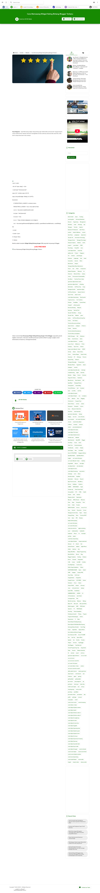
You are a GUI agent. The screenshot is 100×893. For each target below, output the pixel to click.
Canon (69, 354)
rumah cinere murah (72, 702)
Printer (83, 344)
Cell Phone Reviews (72, 292)
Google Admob (71, 577)
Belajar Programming (81, 551)
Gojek (81, 486)
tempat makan (76, 762)
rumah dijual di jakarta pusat (74, 730)
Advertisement (71, 440)
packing (69, 536)
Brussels (74, 559)
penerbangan (79, 255)
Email (80, 442)
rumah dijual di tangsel (72, 749)
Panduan (70, 302)
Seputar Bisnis (82, 629)
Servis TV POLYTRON (72, 453)
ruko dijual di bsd (71, 466)
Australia (82, 372)
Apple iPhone (84, 546)
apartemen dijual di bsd (73, 284)
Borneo (69, 484)
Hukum (79, 582)
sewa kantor (82, 471)
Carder (73, 562)
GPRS (69, 572)
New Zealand (78, 380)
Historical (70, 273)
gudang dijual (78, 678)
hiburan (76, 463)
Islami (76, 216)
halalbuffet (82, 531)
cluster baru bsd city (72, 528)
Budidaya (75, 484)
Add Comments (80, 19)
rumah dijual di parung (72, 741)
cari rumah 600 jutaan (77, 458)
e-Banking (81, 284)
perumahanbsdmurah (77, 427)
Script (69, 629)
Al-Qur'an (84, 325)
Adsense (73, 398)
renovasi (80, 697)
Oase (69, 502)
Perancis (84, 357)
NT (74, 357)
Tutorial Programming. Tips (73, 647)
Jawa (69, 588)
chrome (69, 421)
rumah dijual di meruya (72, 736)
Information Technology (80, 237)
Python (81, 616)
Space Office (79, 637)
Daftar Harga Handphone (73, 567)
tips (84, 224)
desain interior (71, 325)
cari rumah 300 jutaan (72, 523)
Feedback (29, 459)
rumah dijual (75, 245)
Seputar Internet (81, 292)
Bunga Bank (80, 559)
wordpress (84, 395)
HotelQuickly (70, 447)
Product (76, 253)
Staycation (79, 510)
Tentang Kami (71, 385)
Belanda (69, 375)
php (84, 694)
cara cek (74, 416)
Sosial (85, 258)
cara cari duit (84, 655)
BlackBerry (80, 481)
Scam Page (83, 627)
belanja (80, 414)
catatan (82, 666)
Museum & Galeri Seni (76, 408)
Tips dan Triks (70, 315)
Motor (81, 260)
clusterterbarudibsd (77, 421)
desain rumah (78, 294)
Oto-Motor (70, 279)
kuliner (69, 318)
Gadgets (74, 572)
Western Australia (81, 650)
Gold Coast (77, 575)
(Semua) (69, 543)
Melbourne (77, 344)
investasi (75, 424)
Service (78, 507)
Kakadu (81, 447)
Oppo (73, 502)
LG (82, 593)
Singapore (82, 253)
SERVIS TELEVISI (71, 507)
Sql (73, 640)
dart (73, 268)
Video (69, 650)
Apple (77, 372)
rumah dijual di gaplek (72, 725)
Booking (79, 556)
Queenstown (70, 619)
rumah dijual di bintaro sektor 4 (74, 712)
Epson (80, 569)
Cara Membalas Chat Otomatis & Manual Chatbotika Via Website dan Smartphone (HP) (55, 440)
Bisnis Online (80, 351)
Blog (82, 554)
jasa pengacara (78, 681)
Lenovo (81, 406)
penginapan (77, 234)
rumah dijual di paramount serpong (75, 738)
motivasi (81, 424)
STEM (81, 245)
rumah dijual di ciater (72, 720)
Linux (69, 408)
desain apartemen (82, 671)
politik (69, 697)
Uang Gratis (83, 647)
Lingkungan (76, 258)
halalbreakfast (75, 531)
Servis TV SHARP (81, 634)
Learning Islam (71, 219)
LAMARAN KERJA (71, 593)
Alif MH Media (23, 399)
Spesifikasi (70, 383)
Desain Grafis (83, 354)
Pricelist (78, 505)
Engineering (75, 221)
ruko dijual (82, 463)
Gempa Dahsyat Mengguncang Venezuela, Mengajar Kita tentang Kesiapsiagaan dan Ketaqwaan (76, 854)
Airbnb (74, 351)
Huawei (69, 494)
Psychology (70, 247)
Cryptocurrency (71, 299)
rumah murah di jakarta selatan (74, 754)
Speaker (69, 640)
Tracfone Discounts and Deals (74, 323)
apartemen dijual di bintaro (73, 655)
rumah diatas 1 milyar (72, 704)
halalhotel (70, 533)
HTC (76, 492)
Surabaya (70, 346)
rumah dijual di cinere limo (73, 723)
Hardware (70, 582)
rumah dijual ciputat (72, 710)
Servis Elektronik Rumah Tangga (74, 632)
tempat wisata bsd (82, 541)
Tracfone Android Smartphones (74, 331)
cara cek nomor (71, 658)
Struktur (83, 640)
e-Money (70, 424)
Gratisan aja (70, 489)
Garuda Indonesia (78, 445)
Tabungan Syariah (71, 289)
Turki (69, 518)
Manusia (69, 499)
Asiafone (74, 549)
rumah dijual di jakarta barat (74, 434)
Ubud (73, 518)
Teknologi (80, 224)
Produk (69, 328)
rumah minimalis (82, 749)
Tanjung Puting (71, 515)
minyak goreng (71, 689)
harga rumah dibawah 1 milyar (74, 349)
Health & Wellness (76, 232)
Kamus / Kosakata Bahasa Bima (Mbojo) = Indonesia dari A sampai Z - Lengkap (80, 67)
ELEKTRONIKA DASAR (72, 569)
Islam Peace (82, 229)
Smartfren (70, 411)
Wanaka (81, 518)
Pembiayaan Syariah (72, 614)
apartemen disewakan (72, 414)
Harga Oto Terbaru (72, 377)
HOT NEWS (78, 580)
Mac (77, 598)
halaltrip (83, 460)
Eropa (84, 286)
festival (81, 346)
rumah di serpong (82, 702)
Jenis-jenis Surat (75, 588)
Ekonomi (69, 221)
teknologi (83, 370)
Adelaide (77, 437)
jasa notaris (70, 681)
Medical (79, 242)
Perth (69, 505)
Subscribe (72, 157)
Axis (79, 549)
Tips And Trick (76, 310)
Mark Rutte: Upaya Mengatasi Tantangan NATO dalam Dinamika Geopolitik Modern (76, 832)
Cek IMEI (78, 562)
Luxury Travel (70, 344)
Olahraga (79, 357)
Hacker (84, 580)
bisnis (81, 338)
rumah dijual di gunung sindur (74, 728)
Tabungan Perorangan (81, 240)
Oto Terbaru (75, 320)
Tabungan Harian (71, 240)
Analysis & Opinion (72, 242)
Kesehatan (80, 377)
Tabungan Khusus (77, 383)
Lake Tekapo (70, 450)
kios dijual (83, 533)
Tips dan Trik (70, 237)
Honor (75, 582)
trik (68, 255)
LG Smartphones (71, 595)
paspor (74, 536)
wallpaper (78, 325)
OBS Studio (82, 606)
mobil (75, 224)
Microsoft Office (83, 603)
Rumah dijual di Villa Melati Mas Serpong (76, 624)
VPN (76, 518)
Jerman (77, 403)
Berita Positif (70, 216)
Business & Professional (73, 229)
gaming (79, 676)
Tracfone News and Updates (74, 333)
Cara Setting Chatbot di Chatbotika (37, 423)
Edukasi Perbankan (72, 271)
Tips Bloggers (70, 645)
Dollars (81, 567)
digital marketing (81, 528)
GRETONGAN (76, 486)
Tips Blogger (81, 642)
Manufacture (70, 380)
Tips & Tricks (70, 294)
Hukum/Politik (71, 585)
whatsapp (70, 473)
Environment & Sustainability (79, 276)
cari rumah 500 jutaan (72, 525)
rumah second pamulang (73, 756)
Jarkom (76, 447)
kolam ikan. (82, 684)
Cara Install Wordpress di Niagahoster (20, 423)
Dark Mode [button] (94, 7)
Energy (79, 312)
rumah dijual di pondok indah (74, 743)
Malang (84, 601)
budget (69, 458)
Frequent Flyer (78, 401)
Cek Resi (84, 562)
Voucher (74, 650)
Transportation (81, 362)
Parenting (70, 611)
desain (84, 364)
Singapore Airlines (82, 453)
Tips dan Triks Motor (72, 312)
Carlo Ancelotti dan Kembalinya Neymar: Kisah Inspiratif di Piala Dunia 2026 (80, 87)
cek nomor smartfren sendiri (74, 668)
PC (74, 608)
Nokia (69, 338)
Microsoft (76, 603)
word (75, 473)
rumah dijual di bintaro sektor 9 (74, 715)
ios (79, 533)
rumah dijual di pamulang (73, 297)
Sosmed (73, 510)
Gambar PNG (80, 572)
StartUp (77, 640)
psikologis (74, 697)
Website (77, 315)
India (74, 494)
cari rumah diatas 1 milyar (73, 666)
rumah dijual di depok (72, 395)
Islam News (70, 234)
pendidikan (76, 691)
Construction (79, 564)
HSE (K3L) (70, 224)
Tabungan (70, 227)
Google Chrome (71, 580)
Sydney (83, 273)
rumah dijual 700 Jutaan (73, 432)
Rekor (78, 619)
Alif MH (19, 887)
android (69, 232)
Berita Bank (70, 286)
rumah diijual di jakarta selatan (74, 707)
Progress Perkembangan (73, 616)
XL (68, 653)
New (76, 450)
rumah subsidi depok (72, 759)
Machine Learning (71, 601)
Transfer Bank (82, 302)
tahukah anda (71, 437)
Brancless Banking (72, 307)
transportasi (83, 268)
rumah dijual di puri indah (73, 746)
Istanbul (78, 494)
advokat (72, 653)
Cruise (75, 442)
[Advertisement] (50, 36)
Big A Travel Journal (72, 481)
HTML (80, 492)
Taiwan (85, 512)
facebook (82, 388)
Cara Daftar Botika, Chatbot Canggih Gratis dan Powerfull (37, 439)
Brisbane (84, 556)
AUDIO (83, 349)
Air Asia (69, 351)
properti (69, 245)
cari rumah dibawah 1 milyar (74, 460)
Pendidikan (75, 302)
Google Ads (78, 577)
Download (70, 357)
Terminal (75, 642)
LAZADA (78, 593)
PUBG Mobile (79, 608)
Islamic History (71, 403)
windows (73, 255)
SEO (83, 380)
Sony (69, 510)
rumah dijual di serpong (73, 471)
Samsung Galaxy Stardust (73, 627)
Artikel (69, 549)
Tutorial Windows (71, 388)
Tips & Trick (76, 346)
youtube (81, 341)
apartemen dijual (80, 289)
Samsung (70, 310)
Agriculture (83, 234)
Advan (79, 473)
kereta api (76, 684)
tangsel (69, 762)
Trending (81, 216)
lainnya (82, 686)
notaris (69, 427)
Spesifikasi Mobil (71, 455)
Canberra (80, 484)
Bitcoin (77, 554)
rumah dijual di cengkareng (73, 717)
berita (84, 242)
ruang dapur (70, 699)
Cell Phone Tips (78, 286)
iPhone (75, 533)
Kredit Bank (77, 590)
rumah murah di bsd (82, 751)
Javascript (80, 250)
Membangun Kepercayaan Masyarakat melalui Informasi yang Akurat (77, 842)
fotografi (70, 305)
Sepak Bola (74, 629)
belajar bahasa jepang (72, 520)
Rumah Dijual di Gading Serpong (74, 621)
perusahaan (79, 694)
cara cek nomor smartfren (73, 660)
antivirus (82, 653)
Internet (76, 260)
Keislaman (82, 336)
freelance (70, 676)
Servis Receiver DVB (72, 634)
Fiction (69, 320)
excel (69, 531)
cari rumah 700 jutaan (72, 663)
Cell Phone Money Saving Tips (79, 318)
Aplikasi (77, 546)
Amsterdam (70, 479)
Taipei (80, 512)
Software (77, 359)
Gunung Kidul (70, 492)
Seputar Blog (70, 359)
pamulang (70, 691)
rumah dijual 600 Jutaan (73, 429)
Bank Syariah (83, 297)
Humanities (70, 260)
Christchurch (70, 401)
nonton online (79, 689)
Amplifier (78, 476)
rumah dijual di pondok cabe (74, 370)
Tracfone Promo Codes (79, 279)
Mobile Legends (71, 606)
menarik (75, 367)
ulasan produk (84, 762)
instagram (70, 367)
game (82, 315)
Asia (81, 258)
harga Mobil (70, 463)
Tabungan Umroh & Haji (73, 512)
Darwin (79, 375)
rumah (76, 699)
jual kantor (70, 684)
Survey (84, 510)
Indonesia (70, 258)
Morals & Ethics (77, 273)
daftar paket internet (72, 671)
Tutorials (75, 227)
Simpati (76, 263)
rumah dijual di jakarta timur (74, 733)
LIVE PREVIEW (40, 247)
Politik (73, 505)
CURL (69, 562)
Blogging (82, 398)
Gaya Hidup (70, 575)
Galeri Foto (70, 445)
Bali (77, 336)
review (69, 276)
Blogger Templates (72, 556)
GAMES (69, 486)
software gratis (76, 305)
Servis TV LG (84, 507)
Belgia (74, 375)
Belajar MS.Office (71, 551)
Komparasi (70, 406)
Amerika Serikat (71, 476)
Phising (79, 614)
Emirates (84, 375)
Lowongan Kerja (71, 598)
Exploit (84, 569)
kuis (78, 686)
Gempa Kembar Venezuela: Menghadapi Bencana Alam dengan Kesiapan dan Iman (79, 80)
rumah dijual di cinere (72, 468)
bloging (69, 416)
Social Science (75, 338)
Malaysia (79, 307)
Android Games (71, 546)
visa (79, 395)
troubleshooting (71, 372)
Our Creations (79, 299)
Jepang (82, 588)
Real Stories (70, 263)
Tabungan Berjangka (72, 362)
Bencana (76, 479)
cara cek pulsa (71, 419)
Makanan (79, 601)
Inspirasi (81, 227)
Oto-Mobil (81, 450)
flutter (77, 268)
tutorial (83, 232)
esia (83, 673)
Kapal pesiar (79, 497)
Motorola (83, 499)
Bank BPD (78, 440)
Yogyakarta (79, 364)
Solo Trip (73, 637)
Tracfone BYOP (83, 515)
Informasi (82, 585)
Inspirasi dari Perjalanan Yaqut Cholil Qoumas (77, 827)
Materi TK (70, 603)
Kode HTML (70, 590)
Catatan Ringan (75, 354)
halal (69, 390)
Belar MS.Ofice (71, 554)
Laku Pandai (79, 595)
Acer (69, 398)
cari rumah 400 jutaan (80, 419)
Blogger (83, 440)
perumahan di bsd (71, 694)
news (82, 247)
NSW (77, 606)
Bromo (69, 559)
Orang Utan (78, 502)
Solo (69, 637)
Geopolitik (77, 247)
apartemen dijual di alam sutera (74, 281)
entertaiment (78, 673)
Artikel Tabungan (71, 336)
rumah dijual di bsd (72, 250)
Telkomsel (80, 271)
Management (83, 221)
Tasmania (75, 328)
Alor (81, 543)
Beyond (81, 479)
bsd (77, 388)
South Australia (77, 411)
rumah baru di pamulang (73, 538)
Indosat (77, 585)
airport (77, 653)
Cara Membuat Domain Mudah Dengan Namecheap (55, 423)
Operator (70, 608)
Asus (78, 398)
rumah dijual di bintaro (72, 341)
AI (73, 543)
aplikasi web (70, 253)
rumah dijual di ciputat (72, 393)
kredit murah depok (72, 686)
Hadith (84, 492)
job (83, 681)
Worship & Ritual (71, 364)
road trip (79, 390)
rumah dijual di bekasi (72, 541)
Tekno (77, 515)
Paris (84, 502)
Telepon (69, 642)
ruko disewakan (80, 466)
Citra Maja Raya (71, 564)
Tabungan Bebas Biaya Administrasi (75, 266)
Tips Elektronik (78, 645)
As (83, 271)
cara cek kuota (81, 416)
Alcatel (77, 543)
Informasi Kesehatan (80, 219)
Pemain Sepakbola (77, 611)
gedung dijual (70, 678)
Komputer (76, 406)
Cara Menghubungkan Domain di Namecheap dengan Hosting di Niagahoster (20, 440)
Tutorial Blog (78, 385)
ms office (74, 390)
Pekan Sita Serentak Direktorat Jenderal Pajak (75, 838)
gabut (75, 676)
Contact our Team (84, 887)
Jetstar (82, 403)
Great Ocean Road (79, 489)
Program (85, 614)
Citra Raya (70, 442)
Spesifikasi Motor (80, 455)
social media (80, 759)
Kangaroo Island (71, 497)
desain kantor (71, 673)
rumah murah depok (72, 751)
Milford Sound (76, 499)
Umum (69, 268)
